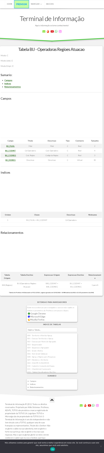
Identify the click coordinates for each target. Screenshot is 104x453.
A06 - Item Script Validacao (37, 354)
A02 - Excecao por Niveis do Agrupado (41, 341)
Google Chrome (38, 313)
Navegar (35, 4)
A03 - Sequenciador (34, 345)
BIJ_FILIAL (10, 146)
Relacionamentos (12, 86)
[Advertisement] (51, 120)
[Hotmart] (47, 31)
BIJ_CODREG (10, 155)
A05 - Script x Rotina (35, 351)
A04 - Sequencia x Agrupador (38, 348)
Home (9, 4)
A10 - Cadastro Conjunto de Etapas (41, 366)
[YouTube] (52, 31)
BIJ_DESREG (10, 160)
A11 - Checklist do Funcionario (39, 369)
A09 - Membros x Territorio (37, 360)
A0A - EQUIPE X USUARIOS (38, 363)
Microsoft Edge (37, 316)
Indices (7, 83)
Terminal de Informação (52, 18)
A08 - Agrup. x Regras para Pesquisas (41, 357)
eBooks (50, 4)
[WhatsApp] (56, 31)
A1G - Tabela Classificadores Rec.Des (41, 372)
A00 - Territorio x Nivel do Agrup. (39, 335)
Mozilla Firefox (37, 319)
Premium (21, 4)
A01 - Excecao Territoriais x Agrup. (40, 338)
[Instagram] (60, 31)
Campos (8, 80)
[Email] (43, 31)
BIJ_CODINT (10, 151)
